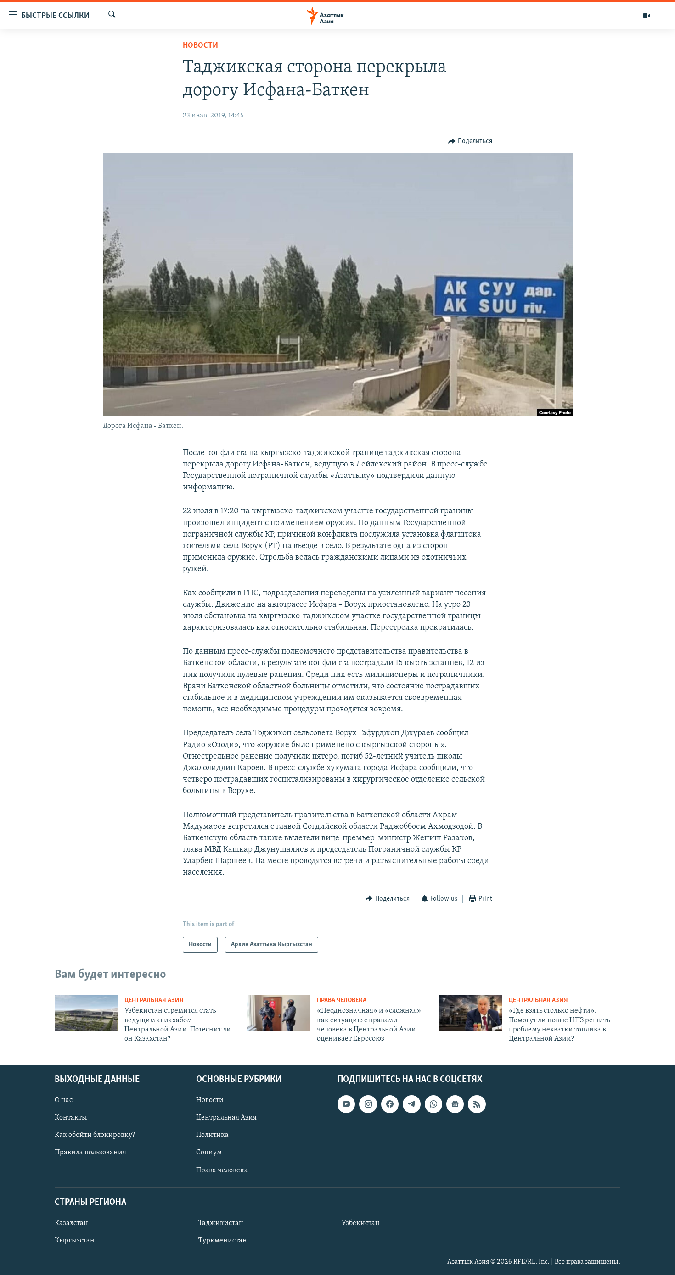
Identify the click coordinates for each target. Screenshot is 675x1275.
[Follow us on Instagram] (368, 1104)
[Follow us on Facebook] (390, 1104)
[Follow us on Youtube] (346, 1104)
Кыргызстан (75, 1240)
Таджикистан (220, 1223)
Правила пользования (90, 1152)
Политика (212, 1135)
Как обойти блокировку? (95, 1135)
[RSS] (476, 1104)
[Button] (470, 141)
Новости (200, 46)
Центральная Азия (154, 1000)
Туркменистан (222, 1240)
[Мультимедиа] (646, 15)
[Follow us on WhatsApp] (433, 1104)
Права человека (341, 1000)
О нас (64, 1100)
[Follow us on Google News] (455, 1104)
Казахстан (71, 1223)
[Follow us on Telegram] (411, 1104)
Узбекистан (361, 1223)
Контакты (71, 1117)
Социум (209, 1152)
